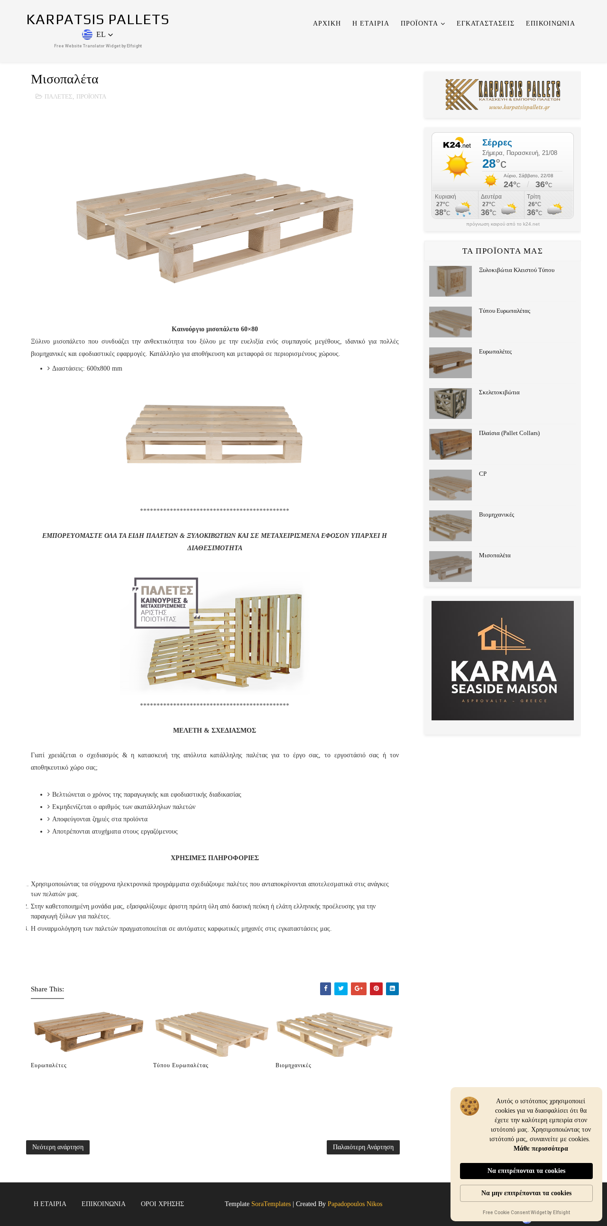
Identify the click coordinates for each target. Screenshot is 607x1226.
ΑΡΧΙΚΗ (327, 23)
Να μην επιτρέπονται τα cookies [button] (526, 1193)
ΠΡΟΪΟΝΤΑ (419, 23)
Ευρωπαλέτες (49, 1065)
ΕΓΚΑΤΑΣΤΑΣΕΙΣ (486, 23)
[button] (97, 34)
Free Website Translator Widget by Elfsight (98, 46)
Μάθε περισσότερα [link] (541, 1148)
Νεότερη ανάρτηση (57, 1147)
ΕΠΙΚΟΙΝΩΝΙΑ (550, 23)
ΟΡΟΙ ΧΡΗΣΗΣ (162, 1204)
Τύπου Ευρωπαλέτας (181, 1065)
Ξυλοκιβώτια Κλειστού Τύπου (516, 269)
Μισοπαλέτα (495, 555)
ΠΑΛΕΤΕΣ (59, 96)
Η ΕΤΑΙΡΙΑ (370, 23)
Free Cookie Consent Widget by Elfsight (526, 1213)
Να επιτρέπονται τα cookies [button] (526, 1170)
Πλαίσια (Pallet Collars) (509, 432)
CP (483, 473)
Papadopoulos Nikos (355, 1204)
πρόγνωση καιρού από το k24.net (503, 224)
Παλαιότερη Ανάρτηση (363, 1147)
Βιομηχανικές (294, 1065)
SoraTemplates (271, 1204)
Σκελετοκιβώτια (499, 392)
